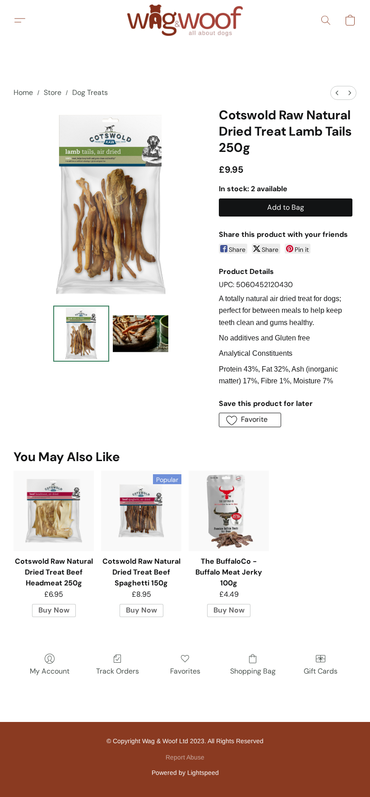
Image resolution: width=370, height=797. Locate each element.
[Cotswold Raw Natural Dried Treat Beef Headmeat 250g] (54, 511)
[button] (185, 20)
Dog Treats (90, 92)
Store (52, 92)
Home (23, 92)
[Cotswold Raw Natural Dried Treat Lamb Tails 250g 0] (81, 334)
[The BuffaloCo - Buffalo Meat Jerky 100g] (229, 511)
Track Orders (117, 671)
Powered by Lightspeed (185, 772)
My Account (49, 671)
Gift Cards (321, 671)
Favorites (185, 671)
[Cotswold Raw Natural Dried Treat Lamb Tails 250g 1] (141, 334)
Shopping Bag (253, 671)
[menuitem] (337, 92)
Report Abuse (185, 757)
